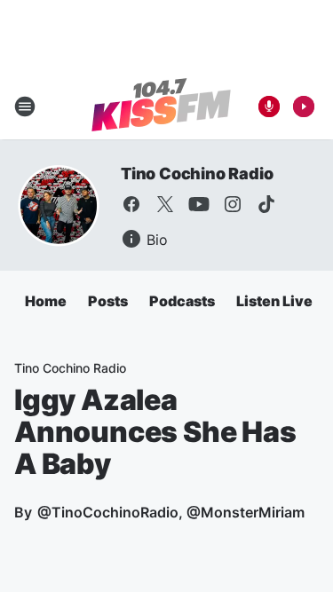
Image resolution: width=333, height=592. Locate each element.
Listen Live (274, 301)
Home (46, 301)
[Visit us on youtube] (199, 204)
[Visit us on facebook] (131, 204)
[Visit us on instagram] (232, 204)
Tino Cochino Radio (197, 173)
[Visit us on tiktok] (266, 204)
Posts (108, 301)
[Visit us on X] (165, 204)
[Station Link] (161, 106)
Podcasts (182, 301)
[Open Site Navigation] (25, 106)
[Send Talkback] (269, 106)
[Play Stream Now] (303, 106)
